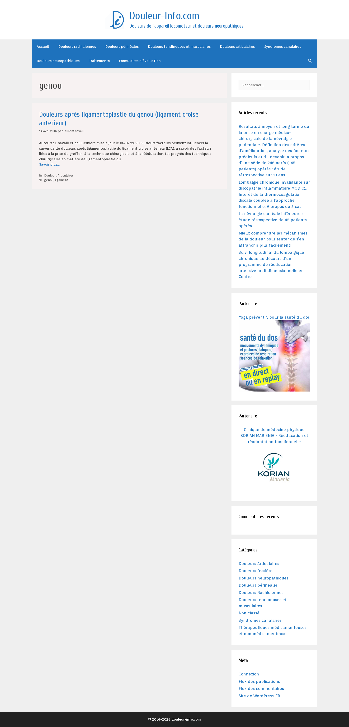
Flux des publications (259, 681)
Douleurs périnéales (122, 46)
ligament (61, 180)
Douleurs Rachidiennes (261, 592)
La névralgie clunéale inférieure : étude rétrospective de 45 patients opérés (273, 219)
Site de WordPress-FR (259, 696)
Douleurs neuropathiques (58, 61)
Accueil (43, 46)
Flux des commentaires (261, 688)
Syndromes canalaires (282, 46)
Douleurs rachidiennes (77, 46)
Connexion (249, 674)
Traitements (99, 61)
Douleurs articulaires (237, 46)
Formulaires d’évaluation (140, 61)
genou (48, 180)
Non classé (249, 613)
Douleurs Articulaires (59, 175)
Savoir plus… (49, 164)
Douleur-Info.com (164, 16)
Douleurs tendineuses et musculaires (179, 46)
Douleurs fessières (256, 570)
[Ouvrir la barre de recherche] (310, 61)
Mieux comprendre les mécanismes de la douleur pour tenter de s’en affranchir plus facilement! (273, 239)
